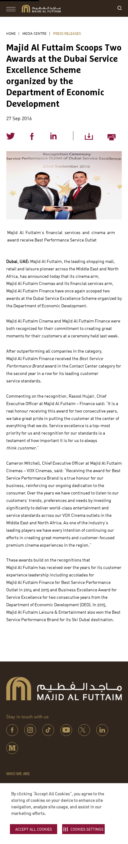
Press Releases (67, 33)
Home (11, 33)
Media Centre (34, 33)
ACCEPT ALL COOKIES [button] (33, 829)
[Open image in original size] (41, 8)
